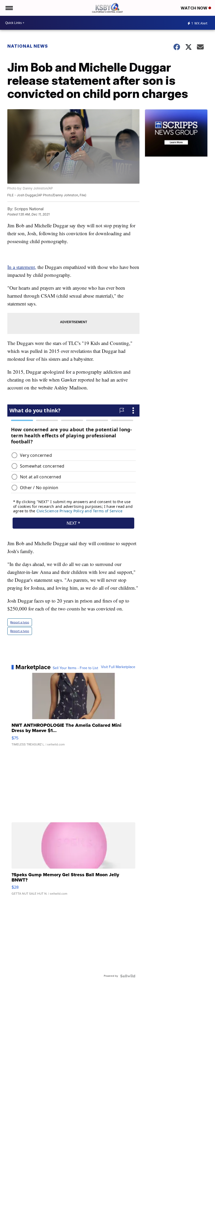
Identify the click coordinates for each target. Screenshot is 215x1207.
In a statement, (21, 267)
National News (27, 46)
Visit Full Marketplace (118, 667)
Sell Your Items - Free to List (75, 668)
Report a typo (19, 622)
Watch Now (194, 8)
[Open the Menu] (9, 8)
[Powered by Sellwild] (127, 976)
